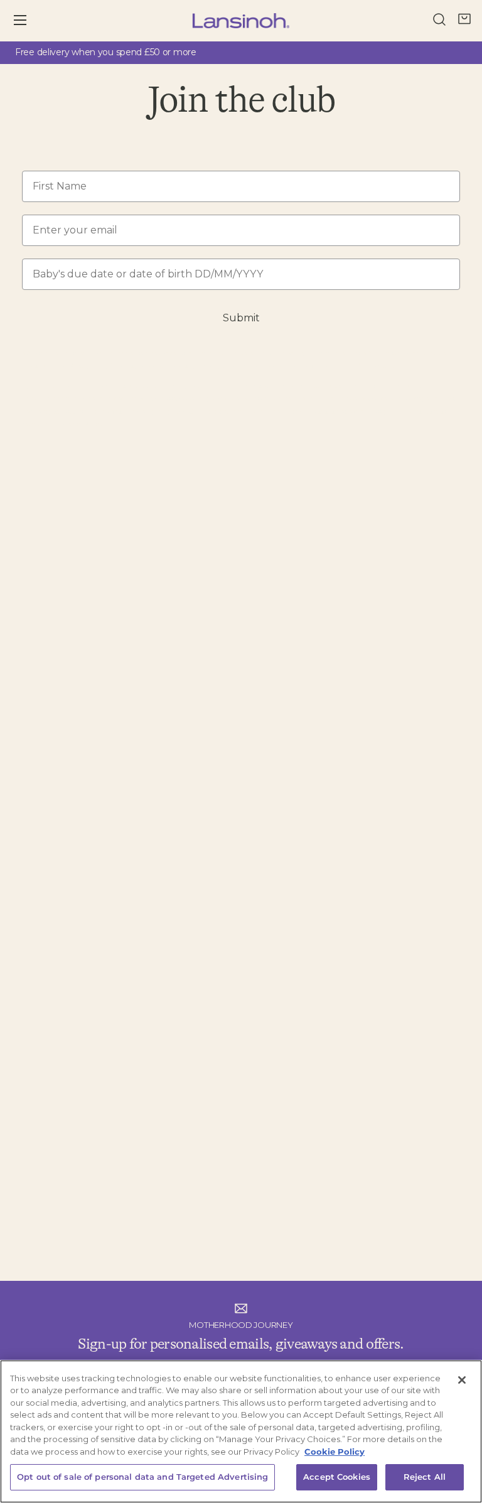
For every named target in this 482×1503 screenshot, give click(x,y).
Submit (241, 318)
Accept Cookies (336, 1477)
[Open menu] (29, 20)
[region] (241, 1431)
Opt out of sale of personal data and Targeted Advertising (142, 1477)
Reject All (425, 1477)
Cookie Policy (334, 1452)
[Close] (462, 1380)
